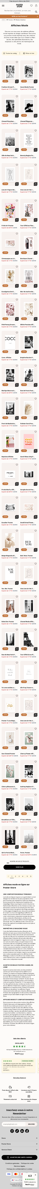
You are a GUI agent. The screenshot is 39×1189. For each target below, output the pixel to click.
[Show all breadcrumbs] (4, 20)
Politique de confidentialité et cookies (19, 1169)
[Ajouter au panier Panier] (17, 81)
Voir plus (19, 867)
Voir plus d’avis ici (19, 1078)
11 (27, 876)
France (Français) (19, 1180)
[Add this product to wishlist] (17, 62)
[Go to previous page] (8, 876)
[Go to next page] (31, 876)
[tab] (31, 6)
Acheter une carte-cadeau (21, 1157)
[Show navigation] (3, 5)
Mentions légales (19, 1166)
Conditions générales (12, 1163)
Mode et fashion (21, 20)
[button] (29, 1180)
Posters (10, 20)
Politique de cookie (27, 1163)
